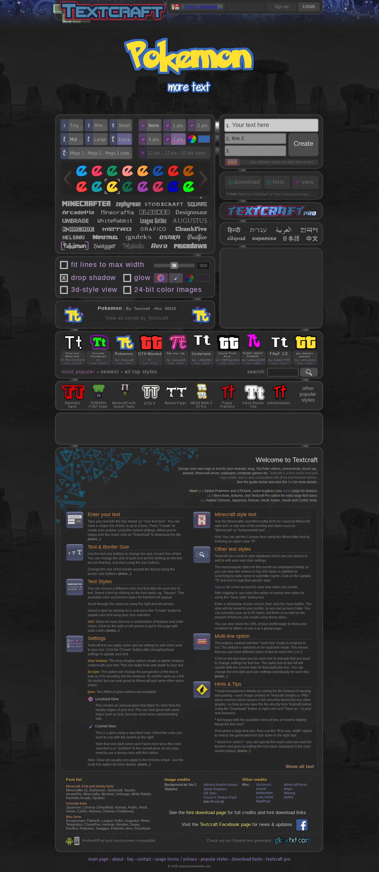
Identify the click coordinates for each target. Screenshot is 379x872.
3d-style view (94, 289)
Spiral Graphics (215, 789)
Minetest (216, 802)
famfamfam (264, 793)
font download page (206, 812)
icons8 (261, 789)
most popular (78, 371)
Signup (220, 587)
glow (142, 277)
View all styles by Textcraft (136, 318)
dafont (288, 797)
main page (98, 859)
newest (110, 371)
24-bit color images (168, 289)
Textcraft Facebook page (225, 824)
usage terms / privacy (176, 859)
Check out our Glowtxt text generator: (239, 840)
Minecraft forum (295, 785)
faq (290, 482)
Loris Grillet (264, 797)
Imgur (288, 789)
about (287, 491)
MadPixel (263, 801)
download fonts (247, 859)
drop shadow (93, 277)
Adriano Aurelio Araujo (220, 785)
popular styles (214, 859)
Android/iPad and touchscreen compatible (118, 840)
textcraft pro (278, 859)
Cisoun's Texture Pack (220, 797)
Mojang (289, 793)
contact (144, 859)
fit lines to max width (107, 264)
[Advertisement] (271, 288)
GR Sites (210, 793)
